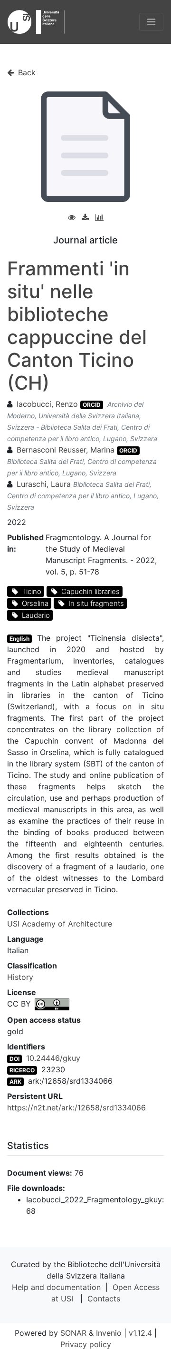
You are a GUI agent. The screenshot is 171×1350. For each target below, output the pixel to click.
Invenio (109, 1333)
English (19, 638)
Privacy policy (85, 1344)
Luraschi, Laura (44, 484)
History (20, 977)
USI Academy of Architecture (59, 923)
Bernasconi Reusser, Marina (65, 449)
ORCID (92, 404)
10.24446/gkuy (53, 1058)
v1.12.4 (140, 1333)
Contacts (103, 1298)
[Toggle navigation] (151, 22)
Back (26, 72)
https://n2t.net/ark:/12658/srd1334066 (76, 1107)
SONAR (73, 1333)
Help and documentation (56, 1287)
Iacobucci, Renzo (47, 404)
